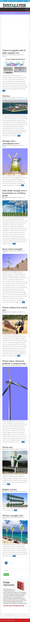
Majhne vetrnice (9, 489)
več (3, 90)
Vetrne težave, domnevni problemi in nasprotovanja (14, 362)
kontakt (26, 1)
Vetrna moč (7, 447)
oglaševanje (20, 1)
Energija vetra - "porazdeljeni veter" (11, 142)
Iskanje (6, 574)
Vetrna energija (24, 98)
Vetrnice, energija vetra (12, 515)
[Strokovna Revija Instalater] (15, 5)
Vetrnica (6, 96)
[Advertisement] (15, 31)
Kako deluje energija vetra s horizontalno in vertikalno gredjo (14, 193)
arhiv (14, 1)
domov (5, 1)
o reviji (10, 1)
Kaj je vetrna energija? (12, 249)
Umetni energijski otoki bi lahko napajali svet (14, 51)
